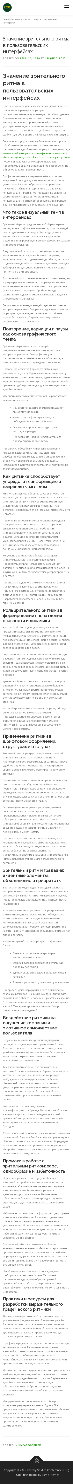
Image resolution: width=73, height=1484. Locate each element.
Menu (66, 7)
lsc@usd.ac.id (55, 58)
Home (6, 19)
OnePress (22, 1475)
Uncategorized (29, 1445)
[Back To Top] (36, 1461)
